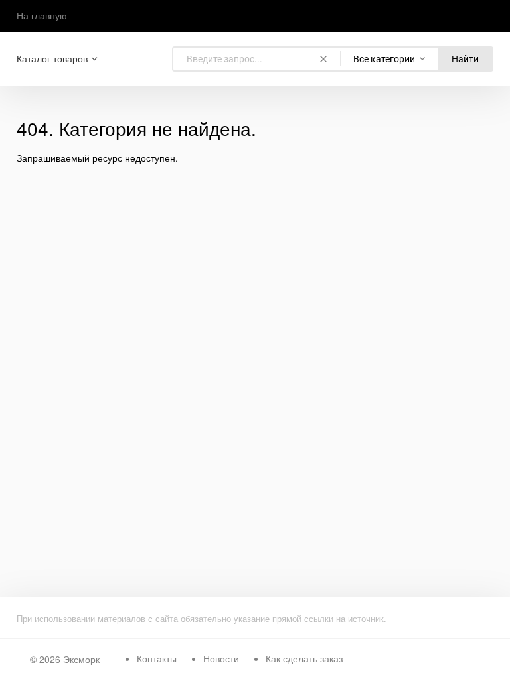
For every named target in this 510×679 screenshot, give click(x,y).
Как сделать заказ (304, 658)
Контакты (157, 658)
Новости (221, 658)
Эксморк (81, 659)
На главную (42, 15)
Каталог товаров (52, 58)
